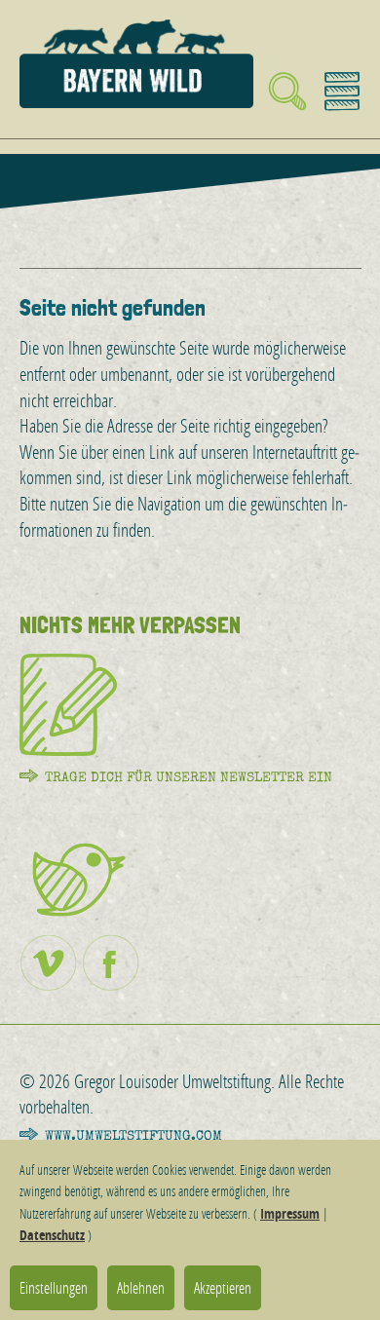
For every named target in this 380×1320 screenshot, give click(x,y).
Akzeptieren (222, 1287)
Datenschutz (52, 1235)
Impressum (290, 1213)
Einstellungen (53, 1287)
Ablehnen (141, 1287)
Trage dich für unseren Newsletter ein (188, 777)
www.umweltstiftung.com (133, 1136)
